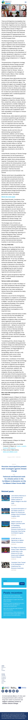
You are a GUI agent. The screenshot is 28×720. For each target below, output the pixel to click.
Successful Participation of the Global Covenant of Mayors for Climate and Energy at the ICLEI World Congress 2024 (18, 512)
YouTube (3, 681)
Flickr (2, 683)
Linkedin (3, 675)
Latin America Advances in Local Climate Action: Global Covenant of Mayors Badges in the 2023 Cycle (19, 499)
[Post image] (5, 498)
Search (5, 581)
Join (2, 669)
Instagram (3, 677)
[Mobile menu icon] (26, 2)
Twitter (3, 680)
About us (3, 667)
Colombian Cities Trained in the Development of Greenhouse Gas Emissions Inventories (18, 565)
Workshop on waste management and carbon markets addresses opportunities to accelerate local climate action (13, 605)
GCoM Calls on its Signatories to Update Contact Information (17, 540)
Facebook (3, 678)
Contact (3, 670)
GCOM (4, 6)
